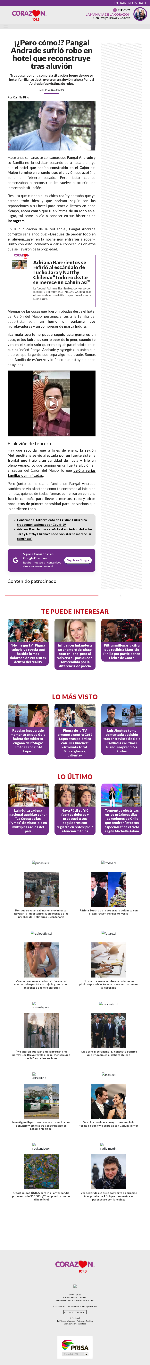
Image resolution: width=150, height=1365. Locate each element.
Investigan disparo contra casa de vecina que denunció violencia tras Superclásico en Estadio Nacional (41, 1126)
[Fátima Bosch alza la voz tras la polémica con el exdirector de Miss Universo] (108, 889)
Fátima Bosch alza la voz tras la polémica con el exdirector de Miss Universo (109, 912)
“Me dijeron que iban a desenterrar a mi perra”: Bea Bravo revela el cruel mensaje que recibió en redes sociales (41, 1055)
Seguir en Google (78, 560)
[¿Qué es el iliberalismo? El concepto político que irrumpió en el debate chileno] (108, 1030)
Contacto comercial (75, 1312)
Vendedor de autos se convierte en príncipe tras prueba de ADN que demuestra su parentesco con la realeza (109, 1196)
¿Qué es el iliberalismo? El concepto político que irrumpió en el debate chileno (108, 1053)
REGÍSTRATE (137, 3)
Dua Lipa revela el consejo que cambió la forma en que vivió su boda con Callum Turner (108, 1124)
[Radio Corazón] (29, 15)
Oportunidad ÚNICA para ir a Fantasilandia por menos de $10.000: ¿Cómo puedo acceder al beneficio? (41, 1196)
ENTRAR (120, 3)
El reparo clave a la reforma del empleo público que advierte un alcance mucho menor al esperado (108, 984)
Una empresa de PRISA (75, 1344)
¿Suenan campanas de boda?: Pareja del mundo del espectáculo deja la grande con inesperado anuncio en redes (41, 984)
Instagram (16, 221)
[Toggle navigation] (5, 26)
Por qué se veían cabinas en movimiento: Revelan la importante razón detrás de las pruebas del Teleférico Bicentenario (41, 914)
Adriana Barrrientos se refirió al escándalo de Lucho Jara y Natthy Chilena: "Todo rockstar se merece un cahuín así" (54, 533)
